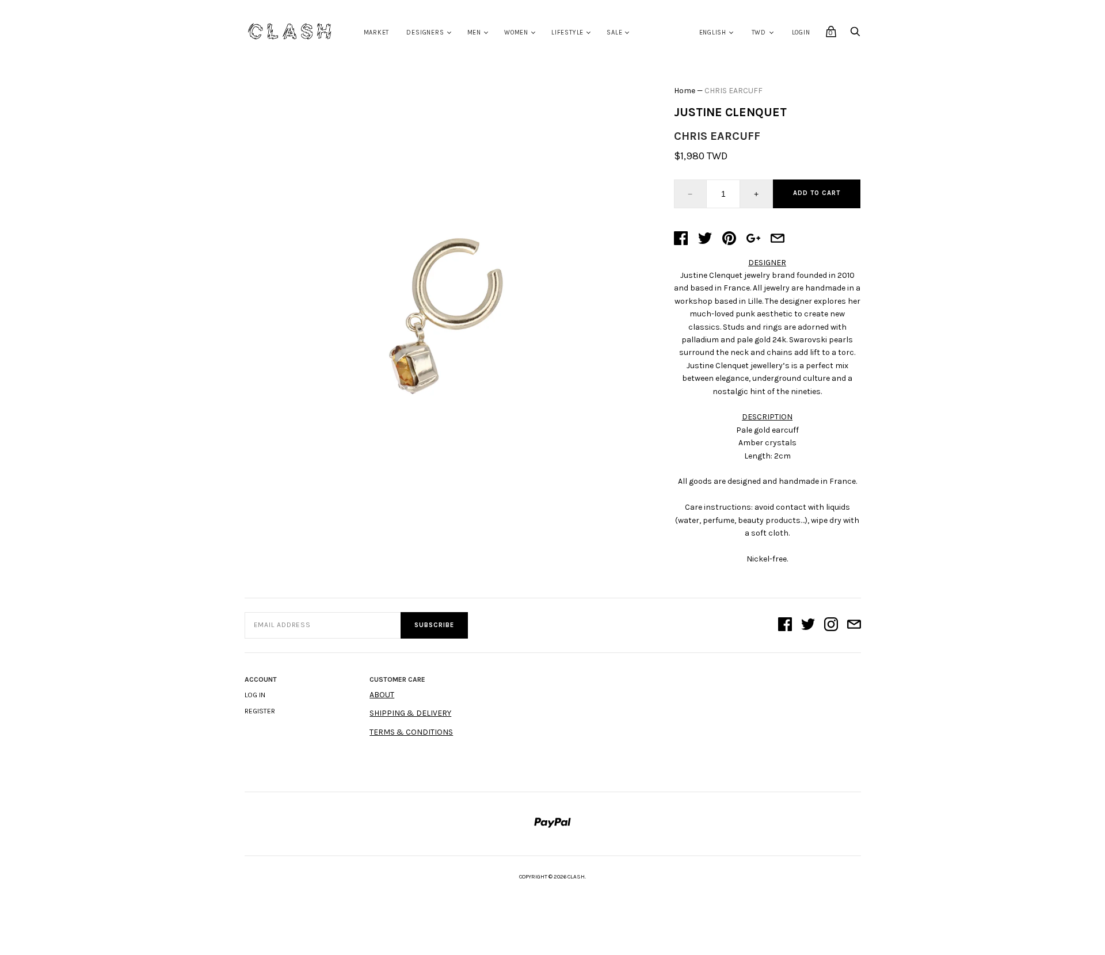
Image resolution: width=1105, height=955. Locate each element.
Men (474, 32)
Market (377, 32)
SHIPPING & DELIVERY (410, 713)
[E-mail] (854, 625)
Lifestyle (567, 32)
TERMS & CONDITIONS (411, 732)
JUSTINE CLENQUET (730, 112)
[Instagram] (831, 625)
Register (260, 711)
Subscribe (434, 625)
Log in (255, 695)
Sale (614, 32)
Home (684, 91)
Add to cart (816, 193)
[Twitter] (808, 625)
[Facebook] (785, 625)
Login (801, 32)
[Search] (855, 35)
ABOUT (381, 695)
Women (516, 32)
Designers (425, 32)
